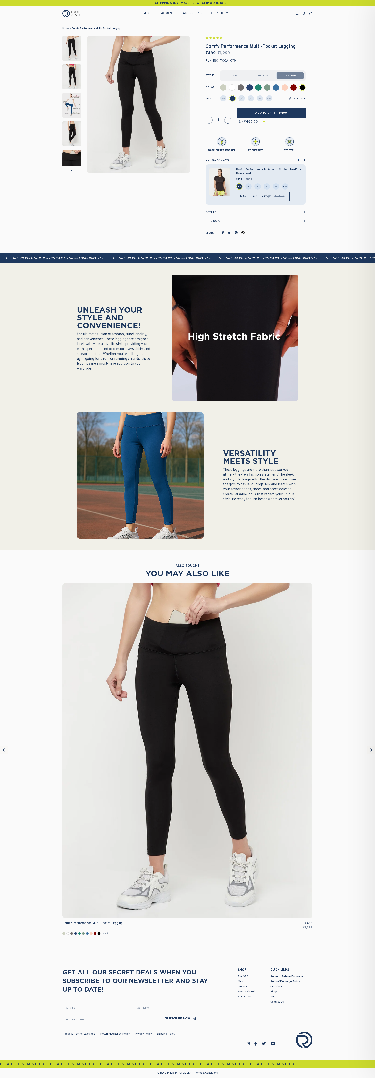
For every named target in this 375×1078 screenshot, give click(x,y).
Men (146, 13)
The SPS (243, 976)
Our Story (220, 13)
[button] (214, 38)
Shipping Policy (166, 1033)
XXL (269, 98)
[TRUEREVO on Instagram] (248, 1043)
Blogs (273, 991)
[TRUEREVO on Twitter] (264, 1043)
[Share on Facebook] (223, 232)
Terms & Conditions (206, 1072)
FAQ (272, 996)
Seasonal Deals (247, 991)
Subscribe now (177, 1019)
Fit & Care (213, 221)
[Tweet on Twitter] (229, 232)
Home (65, 28)
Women (166, 13)
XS (223, 98)
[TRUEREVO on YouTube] (273, 1044)
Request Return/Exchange (286, 976)
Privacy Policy (143, 1033)
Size (208, 98)
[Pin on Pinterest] (236, 232)
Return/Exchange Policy (285, 981)
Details (211, 212)
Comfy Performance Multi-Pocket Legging (96, 28)
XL (259, 98)
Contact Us (277, 1002)
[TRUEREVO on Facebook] (255, 1044)
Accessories (193, 13)
